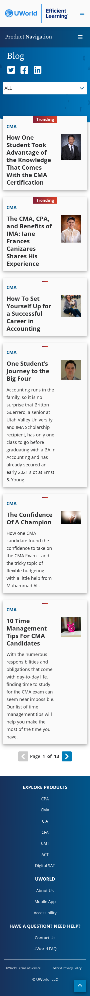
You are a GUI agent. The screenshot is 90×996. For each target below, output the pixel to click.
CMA (45, 810)
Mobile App (45, 901)
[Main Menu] (82, 13)
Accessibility (45, 913)
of (49, 756)
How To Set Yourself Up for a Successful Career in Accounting (28, 313)
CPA (45, 799)
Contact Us (45, 938)
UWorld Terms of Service (23, 968)
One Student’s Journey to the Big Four (27, 370)
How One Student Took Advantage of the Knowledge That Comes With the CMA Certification (28, 159)
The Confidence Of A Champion (29, 518)
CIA (45, 821)
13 (56, 756)
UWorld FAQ (45, 949)
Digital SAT (45, 865)
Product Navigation (28, 36)
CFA (45, 832)
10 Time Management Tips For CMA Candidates (26, 632)
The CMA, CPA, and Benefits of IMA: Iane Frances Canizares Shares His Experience (29, 241)
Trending (45, 119)
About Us (45, 890)
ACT (45, 854)
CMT (45, 843)
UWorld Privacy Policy (67, 968)
